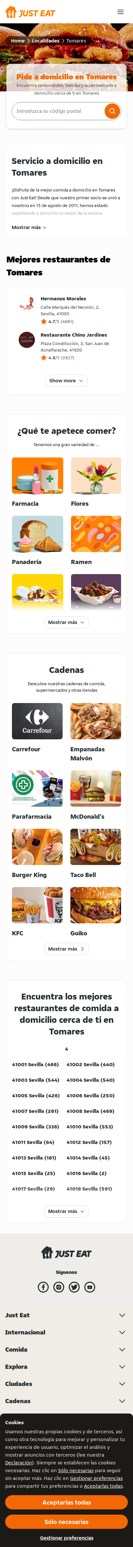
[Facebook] (43, 1287)
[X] (74, 1287)
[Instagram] (58, 1287)
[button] (112, 111)
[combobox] (57, 111)
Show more (62, 380)
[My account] (120, 12)
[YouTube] (89, 1287)
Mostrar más (26, 227)
